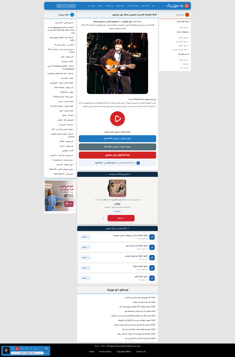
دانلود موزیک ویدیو (180, 49)
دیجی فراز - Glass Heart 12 (63, 174)
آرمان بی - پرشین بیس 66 (63, 45)
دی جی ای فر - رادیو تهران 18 (62, 160)
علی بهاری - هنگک (66, 141)
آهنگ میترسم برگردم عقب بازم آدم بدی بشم (138, 329)
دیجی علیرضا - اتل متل (65, 164)
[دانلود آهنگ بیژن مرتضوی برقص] (117, 188)
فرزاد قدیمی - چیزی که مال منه (61, 106)
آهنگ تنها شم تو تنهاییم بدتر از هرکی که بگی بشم (136, 334)
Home (91, 351)
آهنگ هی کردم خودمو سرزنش (144, 302)
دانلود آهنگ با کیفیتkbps (117, 138)
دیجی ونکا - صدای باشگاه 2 (63, 96)
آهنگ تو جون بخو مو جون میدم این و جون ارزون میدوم (134, 325)
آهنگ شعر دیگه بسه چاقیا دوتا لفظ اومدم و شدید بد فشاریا (133, 315)
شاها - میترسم (67, 61)
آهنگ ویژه (145, 6)
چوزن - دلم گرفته (66, 92)
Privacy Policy (105, 351)
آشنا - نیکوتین (67, 150)
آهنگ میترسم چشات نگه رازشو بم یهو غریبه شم (137, 306)
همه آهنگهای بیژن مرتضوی (117, 155)
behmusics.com (134, 346)
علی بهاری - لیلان (67, 57)
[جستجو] (58, 6)
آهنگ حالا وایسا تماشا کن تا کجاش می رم (140, 338)
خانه (153, 6)
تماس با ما (91, 6)
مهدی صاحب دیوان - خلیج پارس (61, 82)
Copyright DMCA (124, 351)
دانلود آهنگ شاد (133, 6)
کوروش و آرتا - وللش (65, 120)
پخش (120, 218)
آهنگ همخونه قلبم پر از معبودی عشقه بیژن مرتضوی (134, 14)
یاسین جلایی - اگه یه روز (64, 22)
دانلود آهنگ (183, 38)
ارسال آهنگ (110, 6)
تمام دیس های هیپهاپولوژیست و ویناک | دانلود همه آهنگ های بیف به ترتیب (61, 30)
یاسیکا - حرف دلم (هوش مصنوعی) (60, 73)
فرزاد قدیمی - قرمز (66, 110)
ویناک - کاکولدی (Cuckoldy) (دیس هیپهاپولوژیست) (61, 67)
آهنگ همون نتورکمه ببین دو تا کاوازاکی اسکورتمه (136, 320)
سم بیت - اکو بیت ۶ (66, 124)
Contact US (141, 351)
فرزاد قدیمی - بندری (65, 101)
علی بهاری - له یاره (66, 146)
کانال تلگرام (183, 60)
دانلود (84, 237)
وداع (99, 103)
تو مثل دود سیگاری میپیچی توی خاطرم (62, 39)
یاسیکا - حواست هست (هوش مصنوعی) (63, 135)
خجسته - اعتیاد (67, 115)
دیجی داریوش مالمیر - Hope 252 (61, 169)
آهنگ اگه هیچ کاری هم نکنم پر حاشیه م (140, 297)
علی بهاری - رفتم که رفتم (63, 87)
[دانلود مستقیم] (103, 218)
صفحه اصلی (183, 27)
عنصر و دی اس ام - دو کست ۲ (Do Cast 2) (61, 51)
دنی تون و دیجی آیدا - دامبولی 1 (61, 155)
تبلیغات (100, 6)
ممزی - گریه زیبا (67, 78)
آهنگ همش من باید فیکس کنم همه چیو (140, 311)
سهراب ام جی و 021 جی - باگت (62, 129)
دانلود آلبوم (120, 6)
